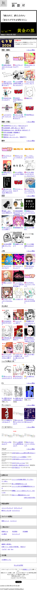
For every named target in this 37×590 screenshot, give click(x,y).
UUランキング (18, 508)
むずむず (28, 354)
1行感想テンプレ (6, 559)
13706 (13, 457)
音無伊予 (22, 137)
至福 (27, 114)
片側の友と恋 (7, 337)
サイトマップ (16, 534)
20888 (13, 453)
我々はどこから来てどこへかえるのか (7, 190)
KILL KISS (29, 65)
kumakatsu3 (30, 246)
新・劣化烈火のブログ (22, 465)
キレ (31, 83)
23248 (13, 465)
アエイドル (18, 266)
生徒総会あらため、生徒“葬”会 (12, 130)
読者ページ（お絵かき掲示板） (11, 546)
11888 (13, 459)
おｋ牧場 (28, 376)
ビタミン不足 (7, 442)
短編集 (17, 244)
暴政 (27, 98)
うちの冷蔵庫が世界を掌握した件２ (18, 83)
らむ (30, 268)
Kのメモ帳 (6, 358)
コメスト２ (13, 521)
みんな (33, 212)
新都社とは (5, 531)
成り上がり (7, 227)
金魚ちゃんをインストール (24, 459)
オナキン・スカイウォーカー (29, 175)
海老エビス (5, 339)
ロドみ (5, 85)
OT (30, 98)
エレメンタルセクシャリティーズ (7, 356)
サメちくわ (18, 378)
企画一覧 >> (34, 38)
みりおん (9, 301)
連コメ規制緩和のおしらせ (19, 484)
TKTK (32, 341)
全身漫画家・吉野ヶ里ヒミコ (11, 128)
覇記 (5, 282)
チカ (6, 268)
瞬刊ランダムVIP (6, 510)
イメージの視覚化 (21, 457)
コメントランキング (7, 508)
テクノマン (8, 246)
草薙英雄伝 (18, 337)
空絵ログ (17, 467)
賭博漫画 (17, 227)
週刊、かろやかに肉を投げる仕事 (7, 83)
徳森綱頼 (16, 132)
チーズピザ (5, 100)
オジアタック (19, 65)
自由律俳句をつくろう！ (10, 125)
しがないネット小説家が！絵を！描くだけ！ (18, 356)
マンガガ (28, 227)
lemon (14, 190)
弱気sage (31, 114)
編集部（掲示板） (7, 544)
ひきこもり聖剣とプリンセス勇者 (18, 116)
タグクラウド (16, 510)
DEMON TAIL (7, 98)
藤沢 (22, 128)
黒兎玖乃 (8, 212)
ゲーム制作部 (19, 442)
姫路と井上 (7, 172)
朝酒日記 (6, 135)
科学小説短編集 (7, 132)
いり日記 (17, 299)
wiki (9, 549)
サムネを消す (18, 565)
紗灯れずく (25, 130)
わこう (11, 135)
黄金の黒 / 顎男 (11, 34)
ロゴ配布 (4, 534)
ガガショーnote (20, 463)
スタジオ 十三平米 (29, 301)
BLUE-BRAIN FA (29, 398)
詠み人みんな (22, 125)
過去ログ (23, 546)
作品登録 (14, 531)
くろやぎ (9, 282)
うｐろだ (4, 549)
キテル (17, 118)
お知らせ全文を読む (29, 497)
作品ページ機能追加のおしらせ (21, 495)
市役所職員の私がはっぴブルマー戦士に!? (29, 339)
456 (13, 467)
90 (21, 227)
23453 (13, 463)
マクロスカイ (30, 299)
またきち (18, 85)
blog (12, 549)
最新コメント (5, 521)
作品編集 (25, 531)
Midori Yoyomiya (6, 322)
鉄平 (17, 323)
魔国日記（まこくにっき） (11, 137)
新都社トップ (26, 569)
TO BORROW (7, 321)
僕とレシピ (7, 376)
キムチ (15, 67)
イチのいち (19, 157)
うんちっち (8, 116)
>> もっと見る (31, 50)
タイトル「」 (19, 189)
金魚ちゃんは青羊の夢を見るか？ (25, 453)
